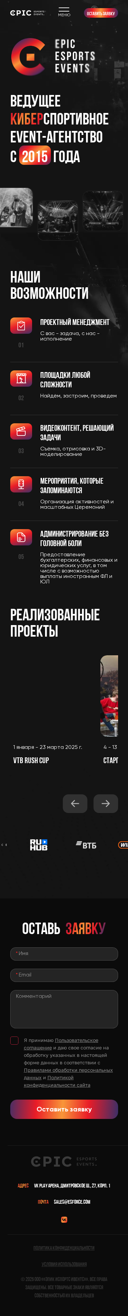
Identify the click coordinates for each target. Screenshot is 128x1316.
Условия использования (64, 1264)
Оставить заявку (101, 13)
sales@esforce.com (72, 1202)
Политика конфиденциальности (64, 1248)
